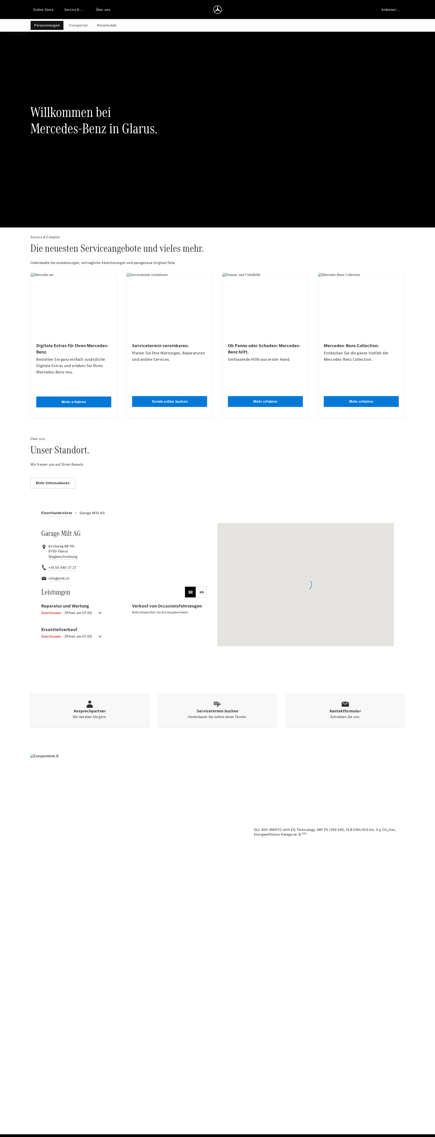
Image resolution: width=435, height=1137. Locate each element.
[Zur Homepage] (218, 9)
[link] (62, 556)
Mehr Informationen (53, 483)
